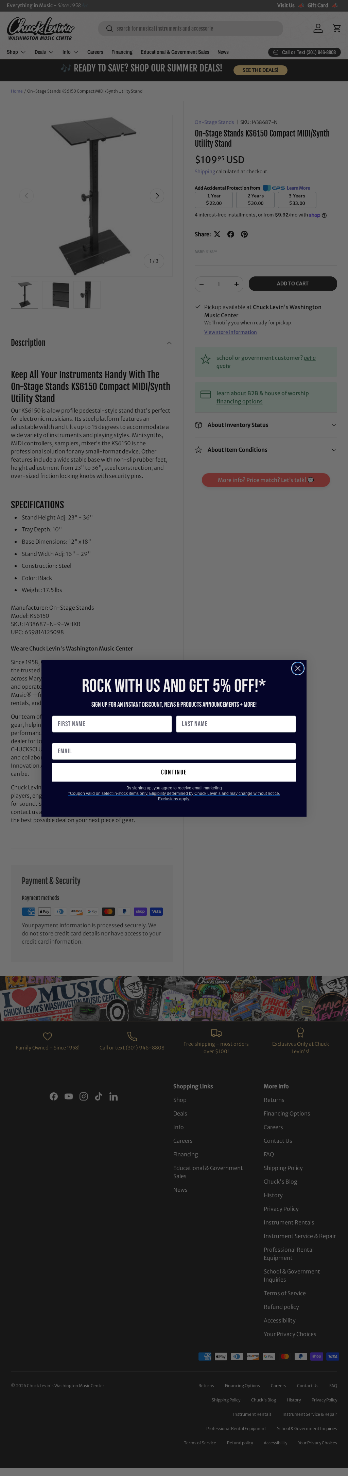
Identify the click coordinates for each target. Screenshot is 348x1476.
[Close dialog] (298, 668)
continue (174, 772)
